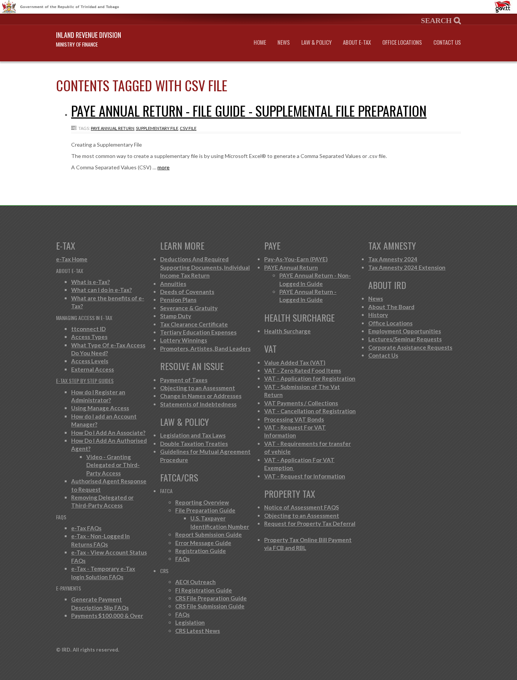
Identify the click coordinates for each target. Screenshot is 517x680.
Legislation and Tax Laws (193, 435)
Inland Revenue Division (88, 35)
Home (260, 42)
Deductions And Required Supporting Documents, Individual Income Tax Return (205, 267)
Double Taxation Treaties (194, 443)
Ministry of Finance (77, 44)
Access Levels (89, 361)
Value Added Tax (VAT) (294, 362)
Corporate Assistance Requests (410, 347)
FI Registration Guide (203, 590)
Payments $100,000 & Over (107, 615)
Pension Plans (178, 299)
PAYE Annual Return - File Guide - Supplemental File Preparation (249, 110)
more (163, 167)
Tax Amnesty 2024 (392, 259)
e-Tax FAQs (86, 528)
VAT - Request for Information (304, 476)
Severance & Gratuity (189, 308)
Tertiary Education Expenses (198, 332)
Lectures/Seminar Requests (405, 339)
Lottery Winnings (183, 340)
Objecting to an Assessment (197, 388)
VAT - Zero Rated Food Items (302, 370)
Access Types (89, 336)
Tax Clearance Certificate (194, 324)
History (378, 314)
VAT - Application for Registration (309, 378)
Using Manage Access (100, 408)
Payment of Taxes (183, 380)
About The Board (391, 306)
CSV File (188, 128)
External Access (92, 369)
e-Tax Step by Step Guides (85, 381)
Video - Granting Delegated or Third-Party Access (113, 465)
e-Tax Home (71, 259)
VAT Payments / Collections (301, 403)
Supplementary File (157, 128)
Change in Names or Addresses (200, 395)
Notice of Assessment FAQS (301, 507)
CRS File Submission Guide (209, 606)
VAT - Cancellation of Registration (310, 411)
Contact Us (447, 42)
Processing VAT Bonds (294, 419)
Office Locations (402, 42)
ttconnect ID (88, 328)
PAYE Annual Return (112, 128)
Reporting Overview (202, 502)
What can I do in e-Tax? (101, 289)
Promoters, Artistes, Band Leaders (205, 348)
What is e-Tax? (90, 281)
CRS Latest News (197, 630)
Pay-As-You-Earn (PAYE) (296, 259)
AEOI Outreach (195, 581)
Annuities (173, 283)
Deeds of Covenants (187, 291)
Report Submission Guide (208, 534)
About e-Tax (357, 42)
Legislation (190, 622)
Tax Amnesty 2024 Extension (406, 267)
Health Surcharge (287, 331)
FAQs (182, 558)
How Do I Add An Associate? (108, 432)
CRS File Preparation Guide (211, 598)
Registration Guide (200, 550)
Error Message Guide (203, 542)
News (283, 42)
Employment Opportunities (404, 331)
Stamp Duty (175, 316)
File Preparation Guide (205, 510)
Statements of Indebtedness (198, 404)
